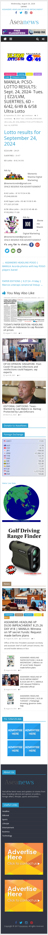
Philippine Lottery (18, 77)
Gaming (21, 74)
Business (6, 831)
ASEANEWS (9, 615)
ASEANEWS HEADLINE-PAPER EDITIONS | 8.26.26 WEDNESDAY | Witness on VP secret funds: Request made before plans (31, 662)
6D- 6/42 (16, 122)
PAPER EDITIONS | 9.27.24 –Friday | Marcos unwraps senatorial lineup (22, 283)
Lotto (7, 77)
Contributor (28, 115)
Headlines (28, 615)
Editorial (5, 815)
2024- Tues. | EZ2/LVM (24, 119)
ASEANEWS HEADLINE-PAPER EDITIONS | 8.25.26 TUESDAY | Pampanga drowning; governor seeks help (31, 701)
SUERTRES (14, 125)
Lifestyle (38, 74)
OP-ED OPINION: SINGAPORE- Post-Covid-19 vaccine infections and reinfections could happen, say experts (22, 368)
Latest (29, 74)
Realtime (16, 521)
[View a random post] (43, 39)
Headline (5, 811)
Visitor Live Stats (9, 483)
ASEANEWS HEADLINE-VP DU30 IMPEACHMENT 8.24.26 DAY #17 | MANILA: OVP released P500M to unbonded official (31, 682)
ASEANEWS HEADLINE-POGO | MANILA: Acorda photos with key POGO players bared (23, 266)
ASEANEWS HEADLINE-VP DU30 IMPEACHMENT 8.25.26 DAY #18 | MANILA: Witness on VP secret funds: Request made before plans (23, 628)
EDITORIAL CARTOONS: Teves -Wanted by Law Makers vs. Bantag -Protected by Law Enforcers (22, 409)
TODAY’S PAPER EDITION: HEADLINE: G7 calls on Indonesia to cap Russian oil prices (23, 327)
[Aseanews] (5, 39)
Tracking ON (25, 521)
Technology (7, 835)
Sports (5, 819)
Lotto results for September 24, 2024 (22, 138)
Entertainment (10, 74)
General (19, 615)
